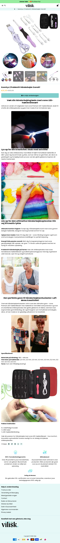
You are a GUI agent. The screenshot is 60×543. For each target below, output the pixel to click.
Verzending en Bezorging (10, 493)
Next (57, 41)
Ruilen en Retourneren (8, 501)
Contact (4, 498)
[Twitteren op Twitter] (12, 444)
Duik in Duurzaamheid (8, 507)
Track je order (6, 490)
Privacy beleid (6, 512)
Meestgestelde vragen (9, 495)
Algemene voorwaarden (9, 509)
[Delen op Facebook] (9, 444)
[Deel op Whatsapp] (18, 444)
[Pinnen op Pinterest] (15, 444)
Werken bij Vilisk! (7, 504)
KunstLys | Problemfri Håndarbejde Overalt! (32, 9)
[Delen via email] (21, 444)
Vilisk (35, 536)
